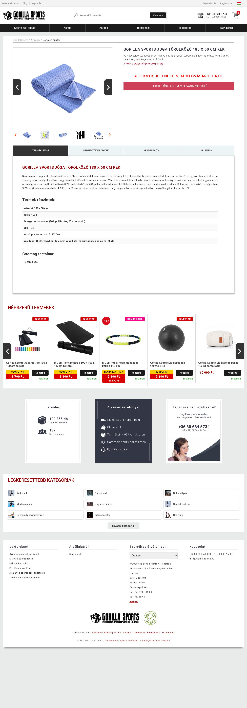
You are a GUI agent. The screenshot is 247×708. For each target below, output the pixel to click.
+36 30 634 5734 (194, 426)
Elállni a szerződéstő (21, 558)
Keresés (158, 15)
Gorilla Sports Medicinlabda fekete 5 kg (167, 364)
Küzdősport (153, 632)
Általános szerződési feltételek (27, 573)
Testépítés (139, 632)
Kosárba (40, 372)
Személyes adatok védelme (24, 577)
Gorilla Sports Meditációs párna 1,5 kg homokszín (218, 364)
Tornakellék (168, 632)
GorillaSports (20, 40)
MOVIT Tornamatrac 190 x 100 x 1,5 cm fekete (74, 364)
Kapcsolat (37, 3)
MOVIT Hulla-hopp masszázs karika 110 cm (120, 364)
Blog (25, 3)
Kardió (117, 632)
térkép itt (134, 601)
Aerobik (35, 40)
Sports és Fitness (102, 632)
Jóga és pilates (52, 40)
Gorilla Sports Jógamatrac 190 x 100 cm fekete (26, 364)
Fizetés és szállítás (20, 568)
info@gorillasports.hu (202, 558)
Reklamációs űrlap (19, 563)
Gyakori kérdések (10, 3)
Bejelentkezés (209, 3)
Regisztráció (226, 3)
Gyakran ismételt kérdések (24, 554)
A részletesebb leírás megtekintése (143, 64)
